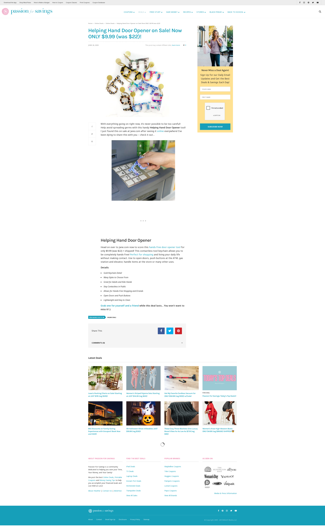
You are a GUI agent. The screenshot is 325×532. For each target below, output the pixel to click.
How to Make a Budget (42, 2)
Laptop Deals (131, 476)
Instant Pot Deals (133, 481)
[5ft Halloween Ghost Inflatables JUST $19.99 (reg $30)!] (143, 413)
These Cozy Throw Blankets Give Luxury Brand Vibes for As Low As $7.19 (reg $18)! (181, 431)
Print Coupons (85, 2)
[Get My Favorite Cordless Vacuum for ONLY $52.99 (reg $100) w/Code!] (181, 378)
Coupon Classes (71, 2)
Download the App (10, 2)
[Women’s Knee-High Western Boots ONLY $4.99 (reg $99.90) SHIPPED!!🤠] (219, 413)
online (160, 131)
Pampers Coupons (172, 481)
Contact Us (107, 491)
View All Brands (170, 495)
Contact (99, 519)
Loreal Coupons (170, 486)
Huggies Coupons (171, 476)
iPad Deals (130, 466)
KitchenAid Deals (133, 486)
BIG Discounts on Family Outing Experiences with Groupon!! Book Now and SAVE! (104, 431)
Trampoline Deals (133, 490)
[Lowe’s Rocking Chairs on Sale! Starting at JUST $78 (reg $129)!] (105, 378)
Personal (206, 392)
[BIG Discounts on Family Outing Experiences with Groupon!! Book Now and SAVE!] (105, 413)
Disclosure (123, 519)
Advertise (118, 491)
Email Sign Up (110, 519)
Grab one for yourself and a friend (120, 305)
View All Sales (131, 495)
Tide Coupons (170, 471)
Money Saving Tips (107, 480)
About (90, 519)
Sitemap (146, 519)
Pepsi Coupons (170, 490)
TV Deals (130, 471)
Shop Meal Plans (25, 2)
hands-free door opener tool (164, 247)
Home (90, 23)
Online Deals (99, 23)
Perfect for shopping (141, 254)
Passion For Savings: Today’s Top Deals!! (219, 396)
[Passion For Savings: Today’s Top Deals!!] (219, 378)
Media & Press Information (225, 493)
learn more (176, 45)
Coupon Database (99, 2)
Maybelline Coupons (172, 466)
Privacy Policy (135, 519)
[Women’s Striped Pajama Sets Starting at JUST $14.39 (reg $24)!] (143, 378)
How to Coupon (57, 2)
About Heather (94, 491)
